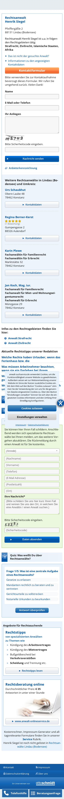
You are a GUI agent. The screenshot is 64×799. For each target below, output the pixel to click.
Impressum (21, 424)
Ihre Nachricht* (15, 496)
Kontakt (10, 767)
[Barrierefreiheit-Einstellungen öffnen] (60, 403)
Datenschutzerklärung (38, 424)
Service (27, 739)
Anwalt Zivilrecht (19, 343)
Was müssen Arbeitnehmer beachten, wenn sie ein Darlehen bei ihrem (28, 368)
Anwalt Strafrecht (20, 338)
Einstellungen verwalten (32, 417)
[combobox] (32, 451)
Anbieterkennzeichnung (23, 168)
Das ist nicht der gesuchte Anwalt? (28, 56)
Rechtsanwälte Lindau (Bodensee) (39, 744)
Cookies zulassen (32, 408)
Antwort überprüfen (32, 610)
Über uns (43, 773)
